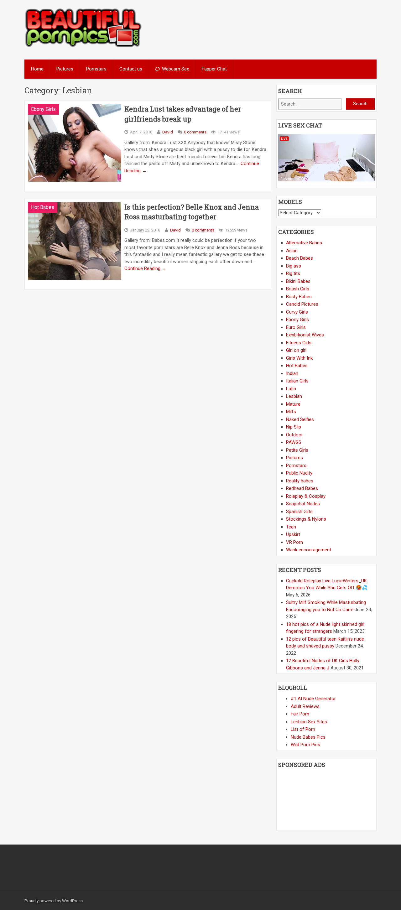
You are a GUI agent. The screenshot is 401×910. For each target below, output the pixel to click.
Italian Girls (297, 381)
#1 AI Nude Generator (313, 698)
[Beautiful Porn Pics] (83, 46)
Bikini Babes (298, 281)
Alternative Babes (304, 243)
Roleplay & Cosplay (305, 496)
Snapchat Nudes (303, 504)
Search (360, 104)
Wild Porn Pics (305, 744)
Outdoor (294, 435)
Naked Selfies (300, 419)
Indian (292, 373)
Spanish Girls (299, 511)
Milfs (291, 411)
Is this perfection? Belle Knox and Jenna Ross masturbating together (191, 211)
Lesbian (294, 396)
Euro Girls (296, 327)
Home (37, 69)
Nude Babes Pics (308, 737)
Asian (292, 250)
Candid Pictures (302, 304)
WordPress (72, 900)
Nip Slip (293, 427)
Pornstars (96, 69)
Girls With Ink (299, 358)
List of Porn (303, 729)
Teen (291, 527)
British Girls (297, 289)
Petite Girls (297, 450)
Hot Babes (42, 207)
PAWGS (293, 442)
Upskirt (293, 534)
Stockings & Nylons (306, 519)
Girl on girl (296, 350)
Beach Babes (299, 258)
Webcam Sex (175, 69)
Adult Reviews (305, 706)
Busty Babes (299, 296)
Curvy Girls (297, 312)
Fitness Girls (298, 343)
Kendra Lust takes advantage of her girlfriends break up (182, 113)
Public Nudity (299, 473)
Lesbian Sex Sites (309, 722)
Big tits (293, 273)
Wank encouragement (308, 550)
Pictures (64, 69)
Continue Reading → (145, 268)
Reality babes (299, 481)
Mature (293, 404)
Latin (291, 389)
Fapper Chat (214, 69)
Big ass (293, 266)
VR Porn (294, 542)
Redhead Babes (302, 488)
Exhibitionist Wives (305, 335)
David (167, 131)
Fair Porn (300, 714)
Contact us (130, 69)
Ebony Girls (43, 109)
